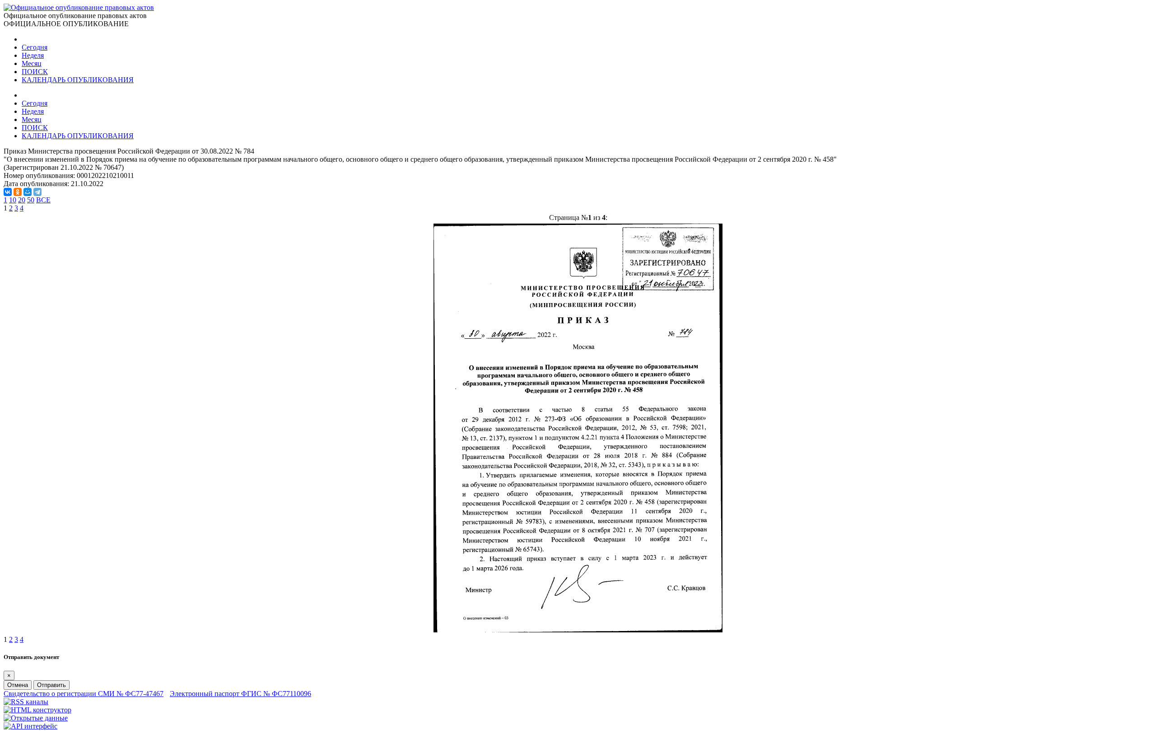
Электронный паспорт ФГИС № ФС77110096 (240, 693)
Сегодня (34, 47)
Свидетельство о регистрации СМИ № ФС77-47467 (83, 693)
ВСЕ (43, 200)
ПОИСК (35, 71)
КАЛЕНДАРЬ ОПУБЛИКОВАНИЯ (78, 80)
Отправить (51, 685)
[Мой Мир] (27, 192)
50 (30, 200)
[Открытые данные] (36, 718)
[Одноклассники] (18, 192)
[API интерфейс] (30, 726)
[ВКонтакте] (8, 192)
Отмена (17, 685)
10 (12, 200)
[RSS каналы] (26, 702)
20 (21, 200)
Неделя (33, 55)
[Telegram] (37, 192)
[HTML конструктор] (37, 710)
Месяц (32, 63)
